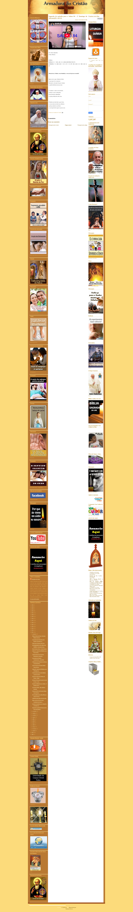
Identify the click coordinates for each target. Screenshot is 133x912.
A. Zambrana (64, 907)
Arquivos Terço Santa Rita (95, 658)
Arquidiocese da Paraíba (94, 572)
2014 (33, 626)
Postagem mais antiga (82, 125)
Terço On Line (92, 574)
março (34, 726)
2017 (33, 620)
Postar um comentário (53, 122)
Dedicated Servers (69, 908)
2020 (33, 614)
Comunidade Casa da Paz (94, 587)
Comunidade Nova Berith (94, 584)
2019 (33, 616)
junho (34, 720)
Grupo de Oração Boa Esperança (96, 593)
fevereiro (34, 728)
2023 (33, 608)
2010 (33, 732)
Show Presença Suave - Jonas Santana (39, 648)
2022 (33, 610)
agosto (34, 717)
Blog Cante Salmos (93, 594)
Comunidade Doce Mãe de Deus (95, 583)
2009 (33, 734)
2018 (33, 618)
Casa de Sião (92, 577)
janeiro (34, 730)
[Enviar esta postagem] (62, 112)
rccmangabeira (92, 589)
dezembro (34, 634)
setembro (34, 715)
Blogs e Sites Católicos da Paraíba (96, 595)
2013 (33, 628)
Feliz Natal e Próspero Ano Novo (38, 643)
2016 (33, 622)
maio (34, 722)
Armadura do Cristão (36, 579)
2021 (33, 612)
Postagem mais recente (54, 125)
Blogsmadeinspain (72, 907)
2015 (33, 624)
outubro (34, 713)
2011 (33, 632)
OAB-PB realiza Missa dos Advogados (39, 698)
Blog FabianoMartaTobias (94, 596)
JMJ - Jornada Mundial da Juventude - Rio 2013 (96, 579)
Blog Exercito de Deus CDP (95, 588)
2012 (33, 630)
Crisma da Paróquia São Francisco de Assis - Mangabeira (96, 591)
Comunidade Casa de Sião (94, 573)
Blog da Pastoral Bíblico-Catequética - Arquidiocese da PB (96, 582)
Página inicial (68, 125)
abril (34, 724)
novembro (35, 711)
